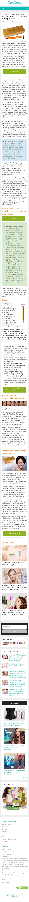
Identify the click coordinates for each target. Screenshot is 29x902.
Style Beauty (9, 895)
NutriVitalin (5, 869)
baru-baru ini (15, 703)
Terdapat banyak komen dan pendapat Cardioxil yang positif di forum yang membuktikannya (14, 873)
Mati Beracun (6, 883)
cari (14, 631)
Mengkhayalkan (7, 854)
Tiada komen (17, 22)
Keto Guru (5, 831)
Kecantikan (6, 22)
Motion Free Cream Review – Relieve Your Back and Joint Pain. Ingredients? (14, 772)
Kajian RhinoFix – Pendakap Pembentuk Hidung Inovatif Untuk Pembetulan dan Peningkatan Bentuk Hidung (17, 674)
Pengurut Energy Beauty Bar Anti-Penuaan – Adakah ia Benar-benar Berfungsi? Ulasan (17, 692)
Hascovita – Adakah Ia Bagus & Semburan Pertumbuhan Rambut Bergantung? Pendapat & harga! (13, 612)
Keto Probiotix (6, 824)
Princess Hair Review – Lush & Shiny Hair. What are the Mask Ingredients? (14, 748)
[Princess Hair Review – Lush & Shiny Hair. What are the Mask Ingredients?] (14, 744)
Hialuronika (5, 841)
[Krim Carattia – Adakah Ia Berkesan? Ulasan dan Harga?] (14, 553)
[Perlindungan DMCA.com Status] (22, 888)
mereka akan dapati (8, 852)
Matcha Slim (6, 827)
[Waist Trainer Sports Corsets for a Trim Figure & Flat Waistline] (14, 721)
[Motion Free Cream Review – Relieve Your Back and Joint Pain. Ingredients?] (14, 768)
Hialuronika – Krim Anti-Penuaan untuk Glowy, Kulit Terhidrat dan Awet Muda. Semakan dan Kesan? (14, 587)
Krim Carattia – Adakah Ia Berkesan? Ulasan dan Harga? (14, 564)
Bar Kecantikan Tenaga (9, 839)
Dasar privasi (14, 896)
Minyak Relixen (6, 849)
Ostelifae (4, 856)
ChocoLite (5, 829)
